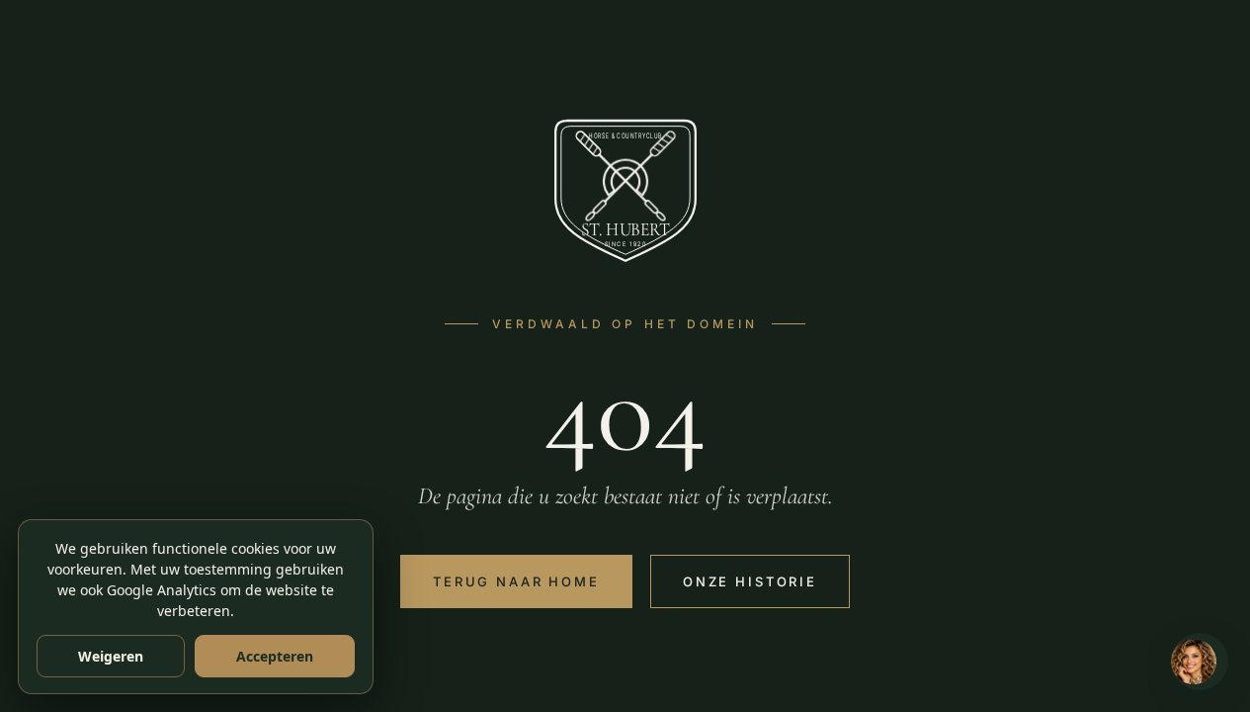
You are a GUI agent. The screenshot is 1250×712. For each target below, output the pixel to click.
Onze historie (750, 581)
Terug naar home (516, 581)
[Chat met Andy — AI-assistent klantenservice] (1199, 661)
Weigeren (110, 656)
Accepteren (274, 656)
